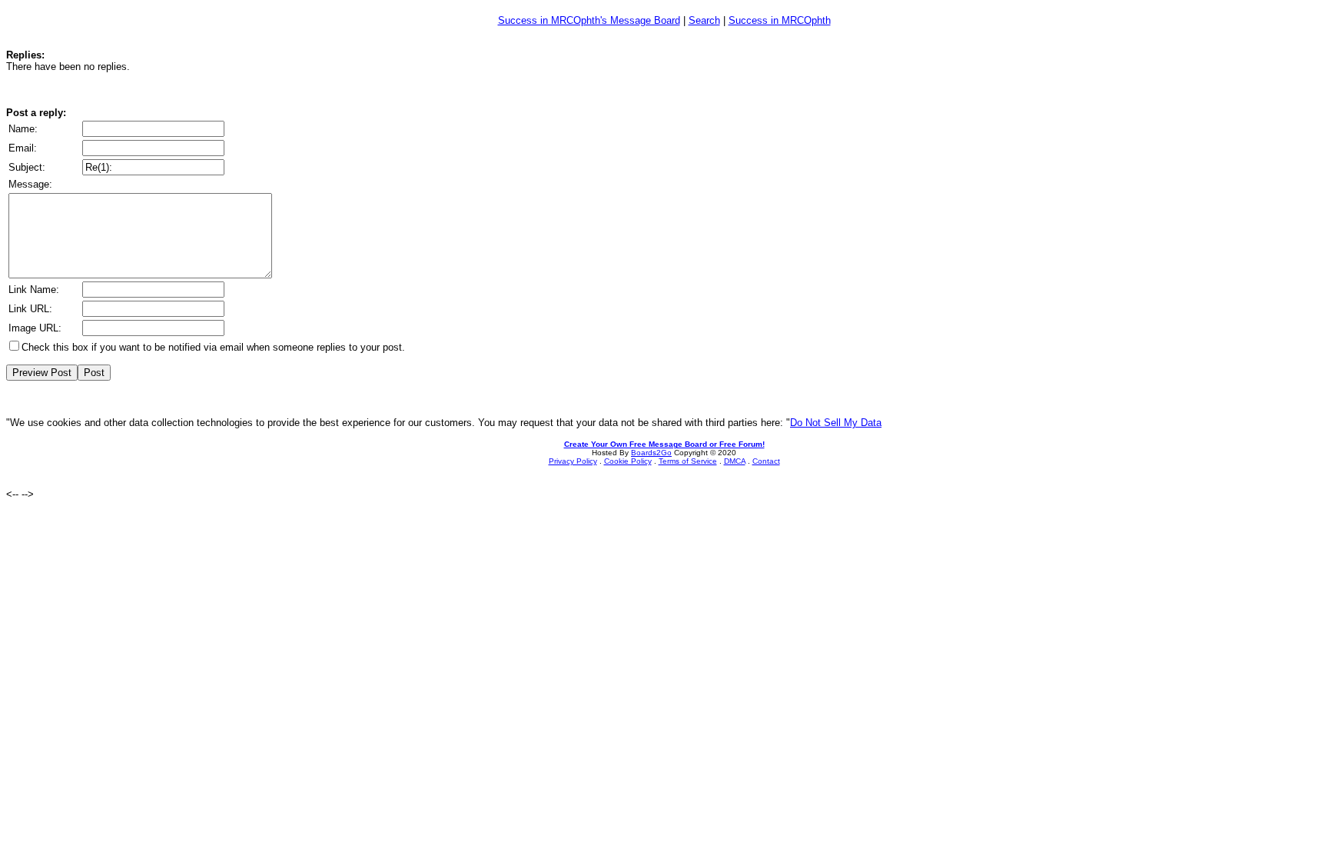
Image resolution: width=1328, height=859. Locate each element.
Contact (766, 461)
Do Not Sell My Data (835, 422)
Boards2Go (651, 452)
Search (704, 20)
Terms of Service (688, 461)
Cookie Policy (628, 461)
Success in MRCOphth (780, 20)
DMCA (734, 461)
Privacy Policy (573, 461)
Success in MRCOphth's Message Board (589, 20)
